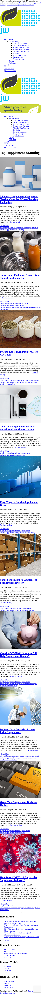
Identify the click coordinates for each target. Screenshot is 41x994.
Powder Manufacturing (21, 49)
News (6, 67)
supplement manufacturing (15, 230)
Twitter (6, 968)
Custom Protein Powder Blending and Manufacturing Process (17, 934)
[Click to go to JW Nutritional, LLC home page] (20, 34)
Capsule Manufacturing (21, 45)
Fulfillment (12, 63)
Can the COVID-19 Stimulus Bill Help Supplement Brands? (18, 655)
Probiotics (16, 53)
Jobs (5, 972)
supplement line (11, 305)
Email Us (7, 957)
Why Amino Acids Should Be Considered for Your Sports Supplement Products (21, 922)
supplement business (21, 906)
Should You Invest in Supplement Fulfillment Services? (18, 581)
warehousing (29, 610)
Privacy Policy (9, 987)
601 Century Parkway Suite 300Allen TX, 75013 (15, 954)
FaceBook (7, 966)
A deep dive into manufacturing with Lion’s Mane (21, 937)
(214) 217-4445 (9, 951)
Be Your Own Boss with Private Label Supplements (17, 731)
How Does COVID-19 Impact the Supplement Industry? (18, 879)
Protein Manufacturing (21, 47)
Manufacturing (14, 41)
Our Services (8, 40)
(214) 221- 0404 (10, 71)
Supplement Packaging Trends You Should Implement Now (19, 276)
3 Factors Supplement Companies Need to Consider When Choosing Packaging (19, 199)
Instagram (7, 970)
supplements (26, 307)
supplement (12, 380)
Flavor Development (20, 55)
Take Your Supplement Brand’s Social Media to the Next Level (17, 428)
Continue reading (15, 222)
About (6, 65)
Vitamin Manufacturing (21, 51)
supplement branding (23, 228)
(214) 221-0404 (9, 949)
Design (11, 61)
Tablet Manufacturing (20, 43)
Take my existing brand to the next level (20, 5)
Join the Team (9, 69)
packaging (3, 228)
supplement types (16, 307)
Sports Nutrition (18, 59)
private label (11, 228)
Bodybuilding (18, 57)
